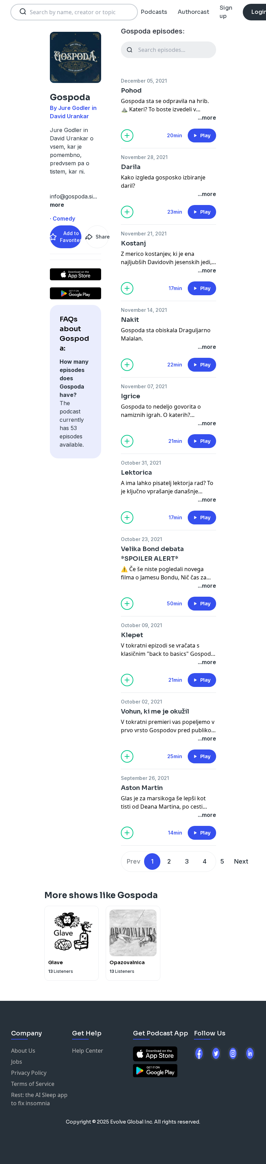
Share (102, 237)
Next (241, 861)
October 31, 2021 (141, 463)
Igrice (130, 396)
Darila (131, 167)
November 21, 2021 (144, 233)
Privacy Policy (28, 1073)
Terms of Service (32, 1084)
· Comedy (62, 218)
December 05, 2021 (144, 81)
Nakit (130, 320)
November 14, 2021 (144, 310)
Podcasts (154, 12)
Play (205, 135)
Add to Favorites (70, 236)
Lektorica (136, 472)
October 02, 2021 (141, 702)
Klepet (132, 635)
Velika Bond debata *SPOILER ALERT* (152, 553)
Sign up (226, 12)
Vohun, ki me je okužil (155, 711)
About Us (23, 1050)
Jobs (16, 1061)
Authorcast (193, 12)
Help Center (87, 1050)
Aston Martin (142, 788)
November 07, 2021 (144, 386)
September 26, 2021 (145, 778)
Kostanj (133, 243)
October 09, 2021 (141, 625)
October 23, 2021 (141, 539)
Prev (133, 861)
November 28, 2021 (144, 157)
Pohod (131, 90)
